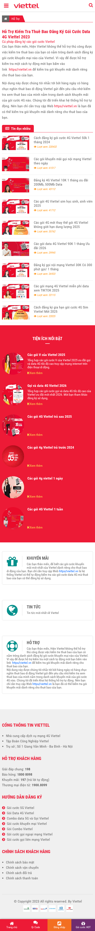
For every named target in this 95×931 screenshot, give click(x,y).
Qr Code (35, 927)
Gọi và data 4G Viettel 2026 (46, 386)
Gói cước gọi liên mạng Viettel (27, 839)
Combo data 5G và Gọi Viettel (27, 818)
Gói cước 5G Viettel (19, 808)
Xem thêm (36, 373)
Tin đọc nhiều (19, 128)
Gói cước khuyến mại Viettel (26, 824)
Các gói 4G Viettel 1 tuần (45, 509)
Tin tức (34, 607)
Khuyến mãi (38, 558)
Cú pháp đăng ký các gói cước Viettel (28, 41)
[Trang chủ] (5, 18)
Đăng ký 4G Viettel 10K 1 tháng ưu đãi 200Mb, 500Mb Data (61, 182)
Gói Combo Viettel (19, 829)
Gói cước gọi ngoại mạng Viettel (29, 834)
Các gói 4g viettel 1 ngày (45, 478)
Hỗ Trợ (15, 19)
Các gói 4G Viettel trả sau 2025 (49, 416)
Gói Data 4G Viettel (19, 813)
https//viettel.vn (20, 69)
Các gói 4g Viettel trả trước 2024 (50, 447)
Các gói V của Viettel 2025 (46, 355)
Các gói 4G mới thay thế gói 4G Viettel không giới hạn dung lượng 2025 (61, 224)
